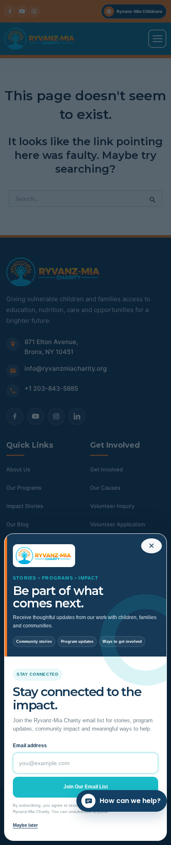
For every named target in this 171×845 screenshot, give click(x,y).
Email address (30, 745)
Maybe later (25, 825)
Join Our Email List (86, 787)
